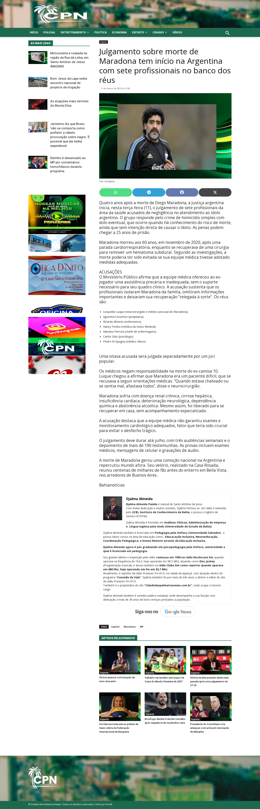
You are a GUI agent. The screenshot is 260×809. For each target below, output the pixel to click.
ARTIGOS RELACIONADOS (118, 638)
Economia (119, 32)
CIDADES (158, 32)
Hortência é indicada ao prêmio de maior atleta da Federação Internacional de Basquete (118, 728)
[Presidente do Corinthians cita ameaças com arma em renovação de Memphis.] (211, 706)
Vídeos (177, 32)
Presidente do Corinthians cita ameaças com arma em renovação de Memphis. (209, 728)
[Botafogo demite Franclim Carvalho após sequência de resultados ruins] (165, 704)
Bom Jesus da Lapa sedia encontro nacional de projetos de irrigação (68, 83)
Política (100, 32)
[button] (227, 37)
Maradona (130, 626)
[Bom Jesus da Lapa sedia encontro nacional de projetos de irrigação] (37, 81)
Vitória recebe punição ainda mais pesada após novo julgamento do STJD (209, 681)
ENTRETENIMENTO (73, 32)
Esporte (138, 32)
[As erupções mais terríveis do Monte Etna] (37, 104)
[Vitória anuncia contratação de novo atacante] (120, 660)
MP (141, 626)
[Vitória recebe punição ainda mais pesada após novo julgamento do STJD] (211, 660)
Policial (49, 32)
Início (34, 32)
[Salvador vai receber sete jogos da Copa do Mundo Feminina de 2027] (165, 660)
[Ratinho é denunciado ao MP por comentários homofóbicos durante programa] (37, 162)
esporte (115, 626)
